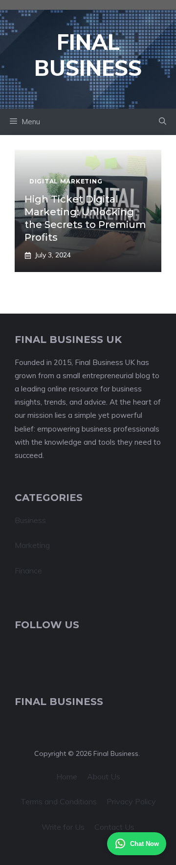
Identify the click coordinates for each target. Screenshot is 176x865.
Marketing (32, 545)
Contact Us (114, 827)
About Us (103, 776)
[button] (162, 122)
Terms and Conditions (59, 801)
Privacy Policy (131, 801)
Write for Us (63, 827)
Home (66, 776)
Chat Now (144, 843)
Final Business (88, 54)
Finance (28, 570)
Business (30, 520)
